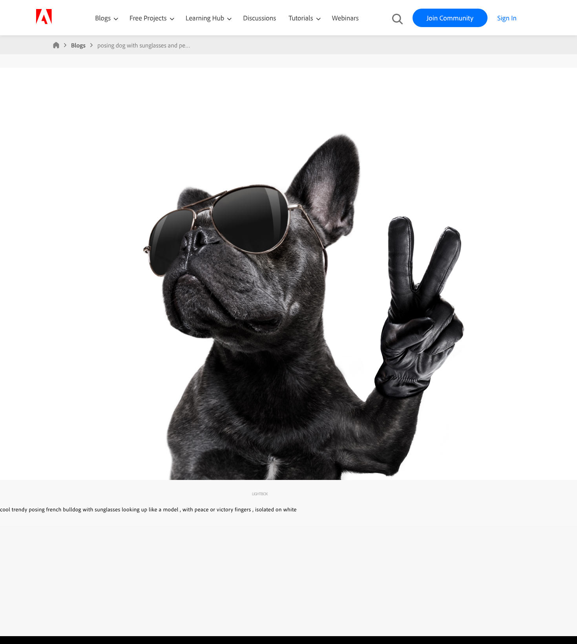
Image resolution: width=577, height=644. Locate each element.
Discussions (259, 17)
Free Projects (149, 17)
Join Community (450, 17)
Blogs (103, 17)
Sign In (507, 17)
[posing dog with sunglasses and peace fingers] (288, 478)
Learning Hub (206, 17)
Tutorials (301, 17)
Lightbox (259, 493)
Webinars (345, 17)
